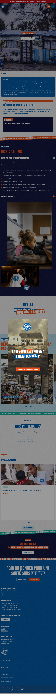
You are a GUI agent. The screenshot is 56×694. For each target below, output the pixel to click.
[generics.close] (45, 322)
